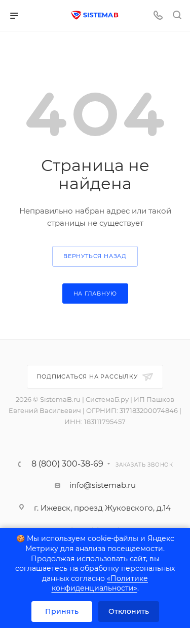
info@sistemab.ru (102, 485)
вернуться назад (95, 256)
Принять (62, 611)
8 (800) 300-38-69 (67, 464)
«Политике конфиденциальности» (100, 583)
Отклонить (128, 611)
